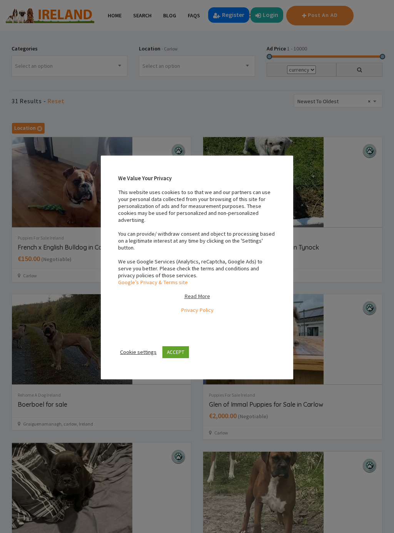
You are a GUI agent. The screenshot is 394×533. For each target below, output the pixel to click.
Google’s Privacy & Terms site (153, 282)
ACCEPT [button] (175, 352)
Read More (197, 296)
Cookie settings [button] (138, 352)
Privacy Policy (197, 310)
